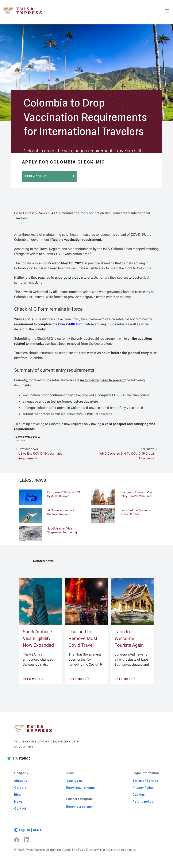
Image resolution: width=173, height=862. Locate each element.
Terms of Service (145, 780)
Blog (17, 794)
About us (20, 780)
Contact (20, 808)
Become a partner (79, 806)
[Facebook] (16, 839)
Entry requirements (80, 787)
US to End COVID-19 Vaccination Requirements (41, 456)
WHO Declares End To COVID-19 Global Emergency (127, 456)
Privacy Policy (143, 787)
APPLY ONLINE (36, 176)
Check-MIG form (71, 324)
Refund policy (142, 801)
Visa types (74, 780)
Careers (20, 787)
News (18, 801)
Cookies (138, 794)
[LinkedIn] (26, 839)
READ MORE (32, 679)
